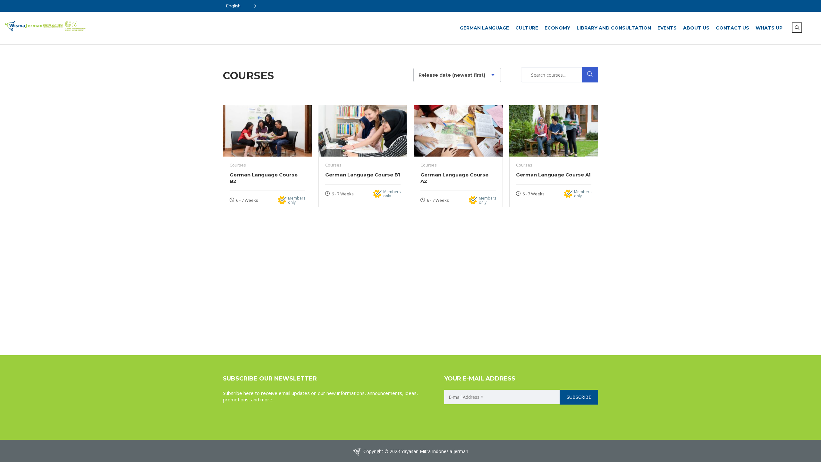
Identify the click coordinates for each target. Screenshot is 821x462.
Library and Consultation (614, 28)
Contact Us (732, 28)
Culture (526, 28)
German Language (484, 28)
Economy (557, 28)
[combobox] (457, 75)
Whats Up (769, 28)
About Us (696, 28)
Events (667, 28)
